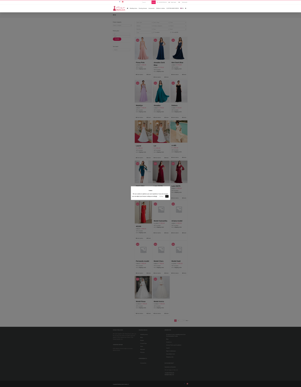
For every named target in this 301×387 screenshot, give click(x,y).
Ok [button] (167, 196)
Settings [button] (161, 196)
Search (153, 2)
